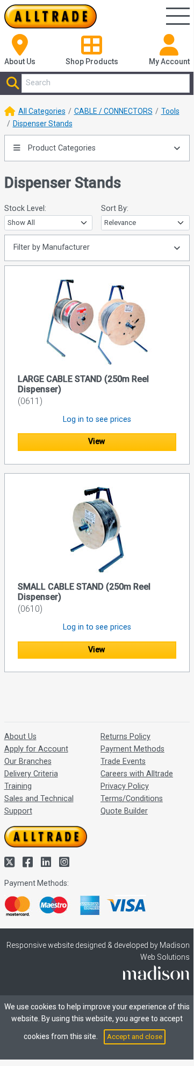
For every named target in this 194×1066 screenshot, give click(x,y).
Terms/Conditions (131, 798)
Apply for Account (36, 749)
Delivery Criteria (31, 773)
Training (18, 786)
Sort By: (114, 208)
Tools (170, 111)
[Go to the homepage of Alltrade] (50, 16)
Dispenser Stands (43, 123)
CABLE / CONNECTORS (113, 111)
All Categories (42, 111)
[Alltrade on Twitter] (10, 862)
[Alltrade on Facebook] (29, 862)
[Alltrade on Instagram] (64, 862)
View (96, 441)
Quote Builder (124, 811)
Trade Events (123, 761)
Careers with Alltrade (136, 773)
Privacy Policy (124, 786)
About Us (20, 736)
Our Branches (28, 761)
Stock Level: (25, 208)
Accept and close (134, 1037)
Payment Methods (132, 749)
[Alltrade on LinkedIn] (47, 862)
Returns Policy (125, 736)
